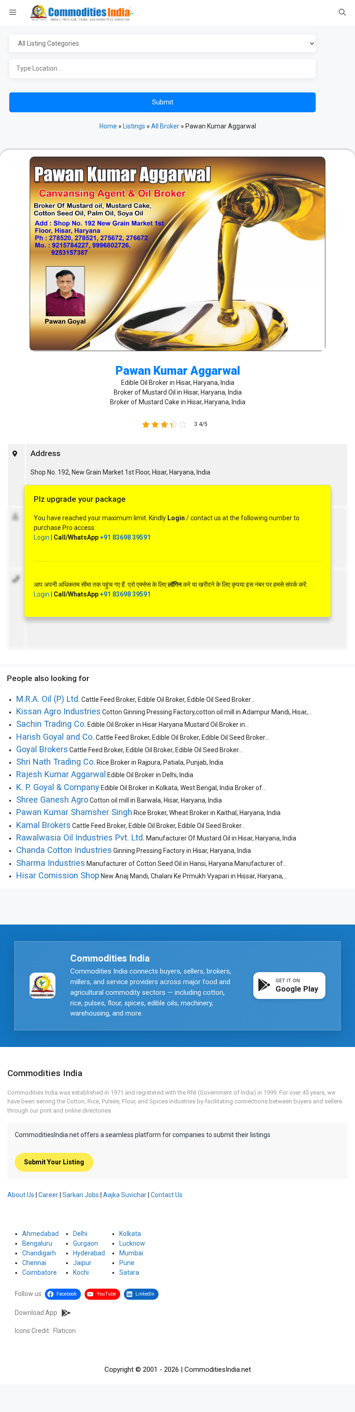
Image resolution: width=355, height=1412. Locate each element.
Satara (129, 1272)
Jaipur (82, 1262)
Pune (127, 1262)
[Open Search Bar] (342, 13)
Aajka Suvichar (125, 1195)
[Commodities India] (82, 12)
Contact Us (167, 1195)
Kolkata (130, 1233)
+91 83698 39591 (125, 537)
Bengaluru (37, 1243)
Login (41, 537)
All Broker (165, 126)
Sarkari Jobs (80, 1195)
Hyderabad (89, 1253)
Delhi (80, 1233)
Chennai (34, 1262)
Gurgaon (85, 1243)
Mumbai (131, 1253)
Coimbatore (39, 1272)
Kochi (81, 1272)
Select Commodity (175, 44)
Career (48, 1195)
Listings (134, 126)
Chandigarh (39, 1253)
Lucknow (132, 1243)
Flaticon (64, 1330)
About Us (20, 1195)
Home (108, 126)
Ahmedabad (40, 1233)
